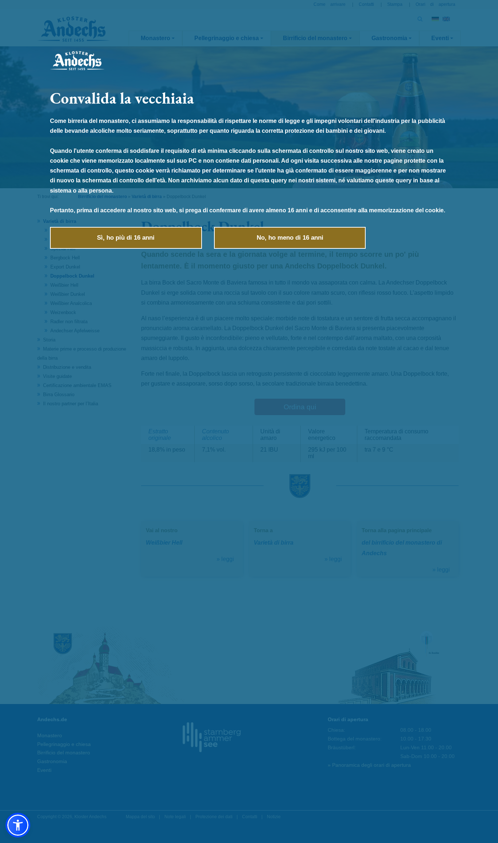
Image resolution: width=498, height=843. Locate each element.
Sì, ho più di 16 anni (126, 237)
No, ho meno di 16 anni (290, 237)
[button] (17, 825)
